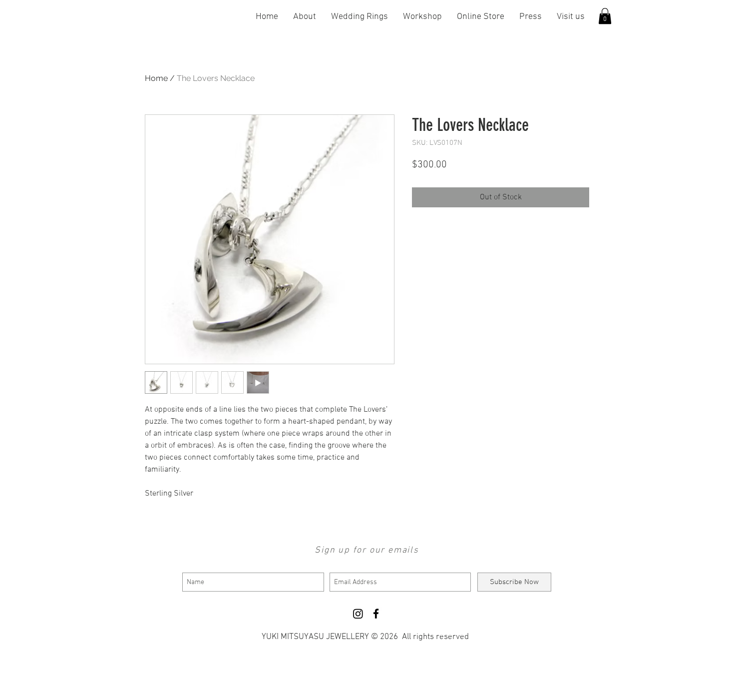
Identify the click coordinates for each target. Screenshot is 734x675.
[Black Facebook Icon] (375, 613)
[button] (605, 16)
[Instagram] (358, 613)
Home (156, 78)
